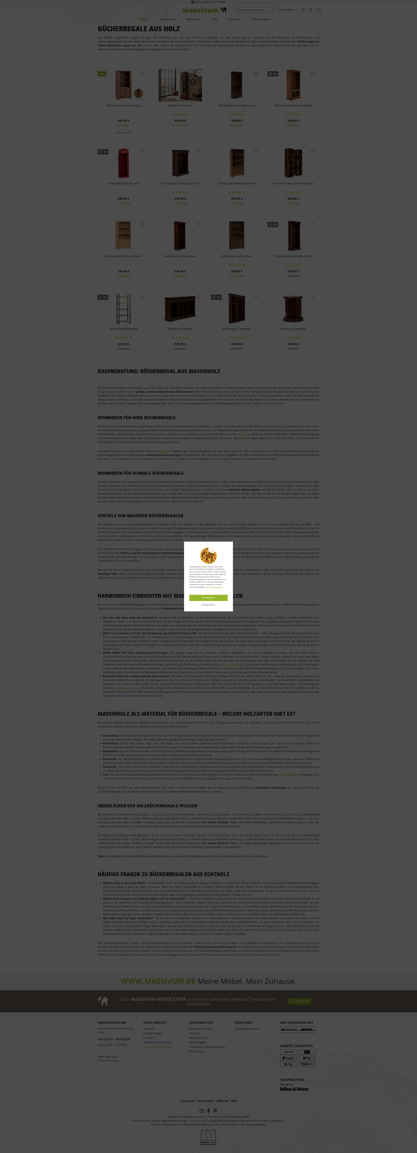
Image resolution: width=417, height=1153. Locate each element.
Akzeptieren (208, 598)
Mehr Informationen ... (215, 587)
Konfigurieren (208, 604)
